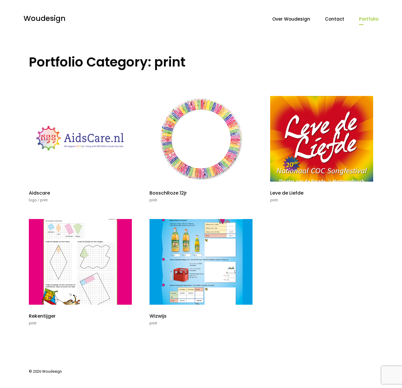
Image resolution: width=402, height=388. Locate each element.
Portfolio (368, 19)
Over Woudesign (291, 19)
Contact (334, 19)
